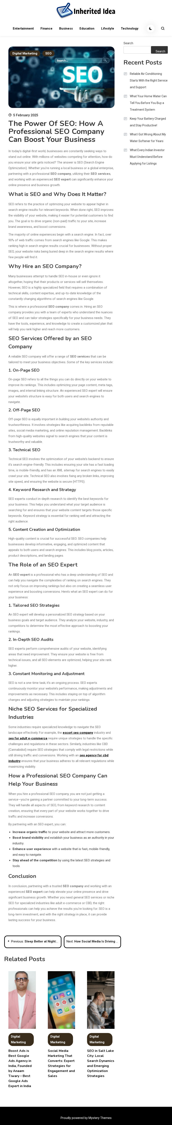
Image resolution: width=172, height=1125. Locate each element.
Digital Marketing (24, 53)
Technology (129, 28)
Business (66, 28)
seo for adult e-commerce (27, 738)
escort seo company (78, 733)
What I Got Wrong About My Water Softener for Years (148, 138)
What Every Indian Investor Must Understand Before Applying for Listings (147, 156)
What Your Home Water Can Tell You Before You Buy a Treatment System (148, 103)
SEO (48, 53)
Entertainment (23, 28)
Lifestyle (107, 28)
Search (128, 43)
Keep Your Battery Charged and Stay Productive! (148, 122)
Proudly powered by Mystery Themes (86, 1118)
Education (86, 28)
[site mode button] (150, 28)
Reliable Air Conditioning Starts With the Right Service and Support (149, 80)
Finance (46, 28)
